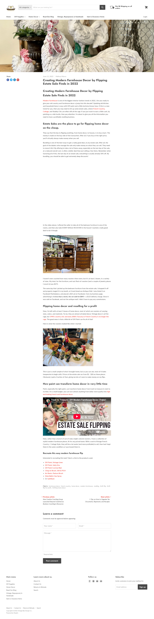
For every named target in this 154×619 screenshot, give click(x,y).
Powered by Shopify (12, 613)
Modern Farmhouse (50, 101)
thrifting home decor (59, 488)
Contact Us (37, 584)
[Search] (102, 7)
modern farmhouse (86, 486)
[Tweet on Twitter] (11, 80)
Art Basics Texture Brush (54, 473)
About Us (37, 581)
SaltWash (50, 479)
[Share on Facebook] (8, 80)
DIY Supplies (19, 17)
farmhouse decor (54, 486)
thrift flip (103, 486)
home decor (75, 486)
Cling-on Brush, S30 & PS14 (55, 471)
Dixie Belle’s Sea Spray (53, 476)
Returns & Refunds (40, 587)
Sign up (142, 587)
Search (36, 590)
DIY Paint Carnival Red (53, 468)
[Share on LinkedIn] (14, 80)
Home (8, 17)
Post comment (52, 561)
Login (145, 17)
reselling (96, 486)
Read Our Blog (48, 17)
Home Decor (34, 17)
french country (65, 486)
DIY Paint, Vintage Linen (54, 462)
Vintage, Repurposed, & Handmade (70, 17)
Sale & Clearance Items (95, 17)
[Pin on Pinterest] (18, 80)
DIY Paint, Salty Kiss (52, 465)
